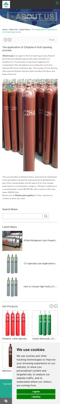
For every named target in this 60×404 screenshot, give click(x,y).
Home (4, 29)
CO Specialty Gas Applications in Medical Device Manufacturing (41, 263)
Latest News (24, 29)
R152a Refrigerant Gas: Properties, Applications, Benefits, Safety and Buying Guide (41, 240)
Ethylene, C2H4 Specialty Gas (15, 338)
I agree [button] (36, 391)
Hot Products (10, 306)
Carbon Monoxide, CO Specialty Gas (45, 338)
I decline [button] (36, 396)
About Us (13, 29)
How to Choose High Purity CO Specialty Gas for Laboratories (41, 286)
